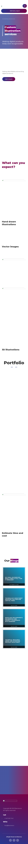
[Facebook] (10, 840)
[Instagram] (17, 840)
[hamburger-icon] (25, 6)
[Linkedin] (14, 840)
